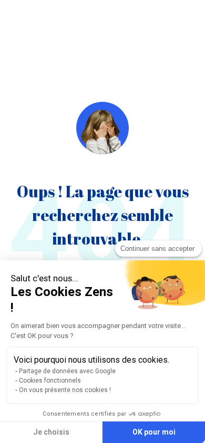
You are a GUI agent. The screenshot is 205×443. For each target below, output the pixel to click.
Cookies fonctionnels (50, 380)
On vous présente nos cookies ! (65, 390)
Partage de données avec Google (67, 371)
